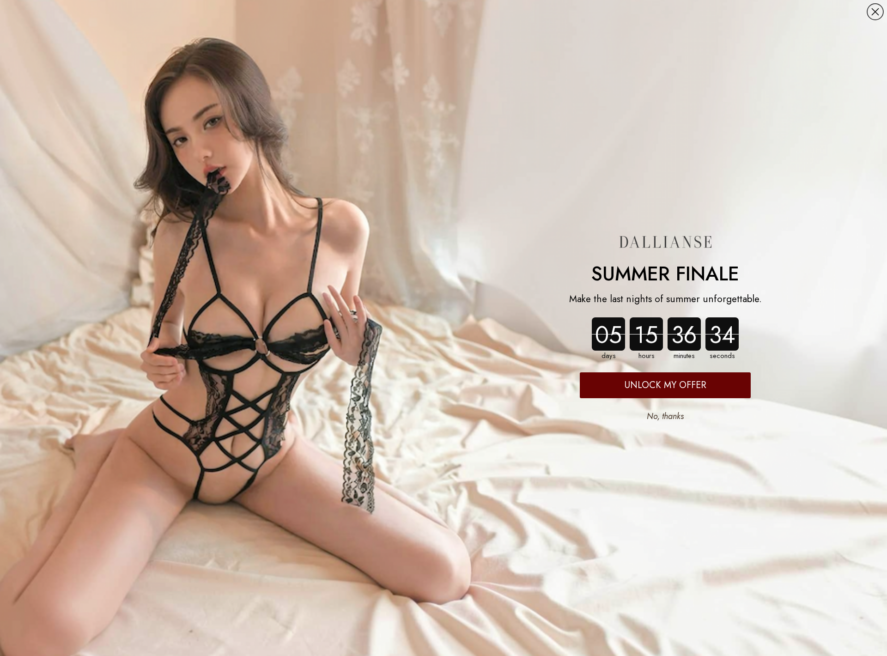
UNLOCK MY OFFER (665, 385)
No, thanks (665, 416)
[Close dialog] (875, 12)
